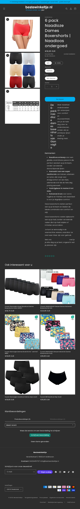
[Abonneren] (34, 472)
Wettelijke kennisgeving (55, 502)
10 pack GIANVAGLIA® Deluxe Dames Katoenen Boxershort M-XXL (56, 307)
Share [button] (49, 251)
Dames (49, 71)
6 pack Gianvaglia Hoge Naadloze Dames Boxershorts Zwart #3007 (19, 307)
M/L (48, 63)
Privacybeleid (44, 497)
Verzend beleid (70, 497)
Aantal (47, 83)
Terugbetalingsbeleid (31, 497)
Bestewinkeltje (18, 497)
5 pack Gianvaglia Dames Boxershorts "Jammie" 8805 (21, 352)
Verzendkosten (59, 54)
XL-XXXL (58, 63)
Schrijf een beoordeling (40, 435)
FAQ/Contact (71, 502)
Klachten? (43, 502)
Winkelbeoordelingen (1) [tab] (57, 419)
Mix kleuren (51, 78)
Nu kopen (60, 99)
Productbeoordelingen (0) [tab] (22, 419)
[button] (4, 9)
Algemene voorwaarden (57, 497)
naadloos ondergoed (60, 239)
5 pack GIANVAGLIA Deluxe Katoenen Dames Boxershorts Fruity (55, 352)
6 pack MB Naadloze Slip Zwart (50, 397)
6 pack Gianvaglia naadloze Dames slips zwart (21, 397)
